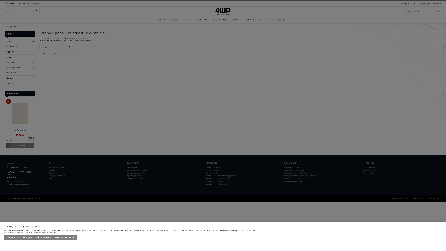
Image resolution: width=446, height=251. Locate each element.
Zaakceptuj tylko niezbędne (18, 238)
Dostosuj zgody (43, 238)
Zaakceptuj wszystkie (65, 238)
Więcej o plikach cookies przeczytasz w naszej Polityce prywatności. (31, 232)
